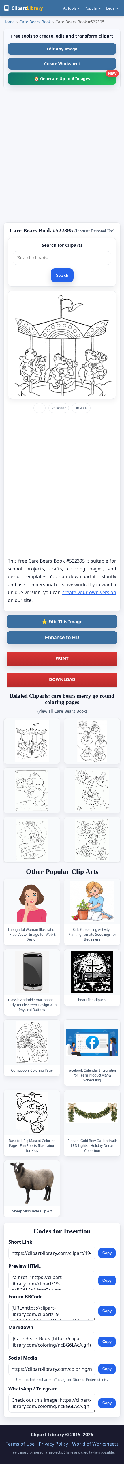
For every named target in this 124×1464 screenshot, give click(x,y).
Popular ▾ (92, 8)
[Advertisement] (62, 156)
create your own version (89, 592)
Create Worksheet (62, 63)
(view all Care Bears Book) (62, 711)
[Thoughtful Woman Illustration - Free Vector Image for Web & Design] (32, 901)
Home (9, 22)
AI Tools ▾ (71, 8)
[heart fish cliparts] (92, 972)
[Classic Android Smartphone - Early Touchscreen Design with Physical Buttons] (32, 972)
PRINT (62, 658)
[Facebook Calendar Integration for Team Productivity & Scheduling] (92, 1042)
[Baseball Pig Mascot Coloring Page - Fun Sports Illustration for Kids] (32, 1113)
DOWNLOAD (62, 679)
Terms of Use (20, 1444)
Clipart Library (47, 1434)
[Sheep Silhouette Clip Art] (32, 1183)
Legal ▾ (112, 8)
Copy (107, 1253)
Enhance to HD (62, 637)
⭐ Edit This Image (62, 621)
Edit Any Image (62, 49)
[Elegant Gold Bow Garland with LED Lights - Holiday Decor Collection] (92, 1113)
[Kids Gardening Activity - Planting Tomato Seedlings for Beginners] (92, 901)
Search (62, 275)
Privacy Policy (53, 1444)
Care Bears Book (35, 22)
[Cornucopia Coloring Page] (32, 1042)
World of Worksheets (95, 1444)
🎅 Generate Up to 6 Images (75, 76)
